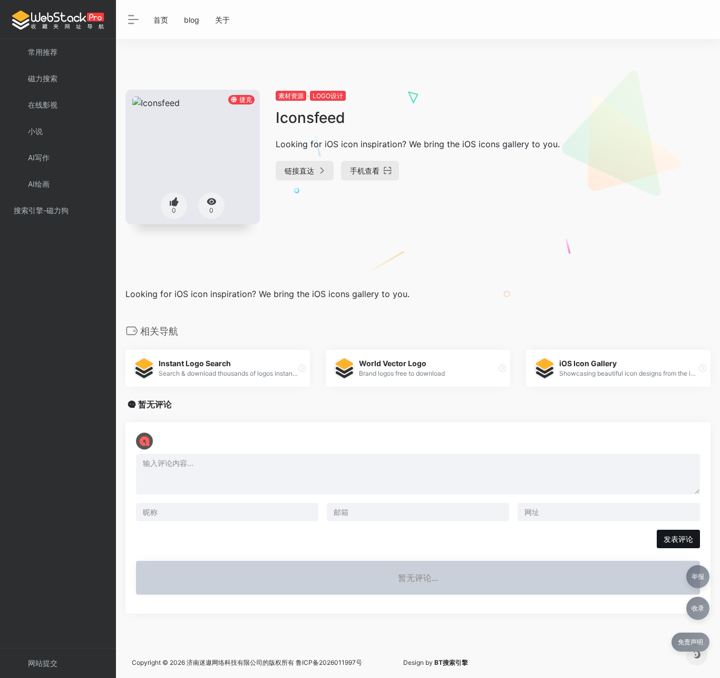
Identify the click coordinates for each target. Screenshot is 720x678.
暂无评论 (155, 404)
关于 (222, 19)
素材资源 (291, 96)
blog (191, 19)
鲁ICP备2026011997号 (329, 662)
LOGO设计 (328, 96)
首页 (160, 19)
